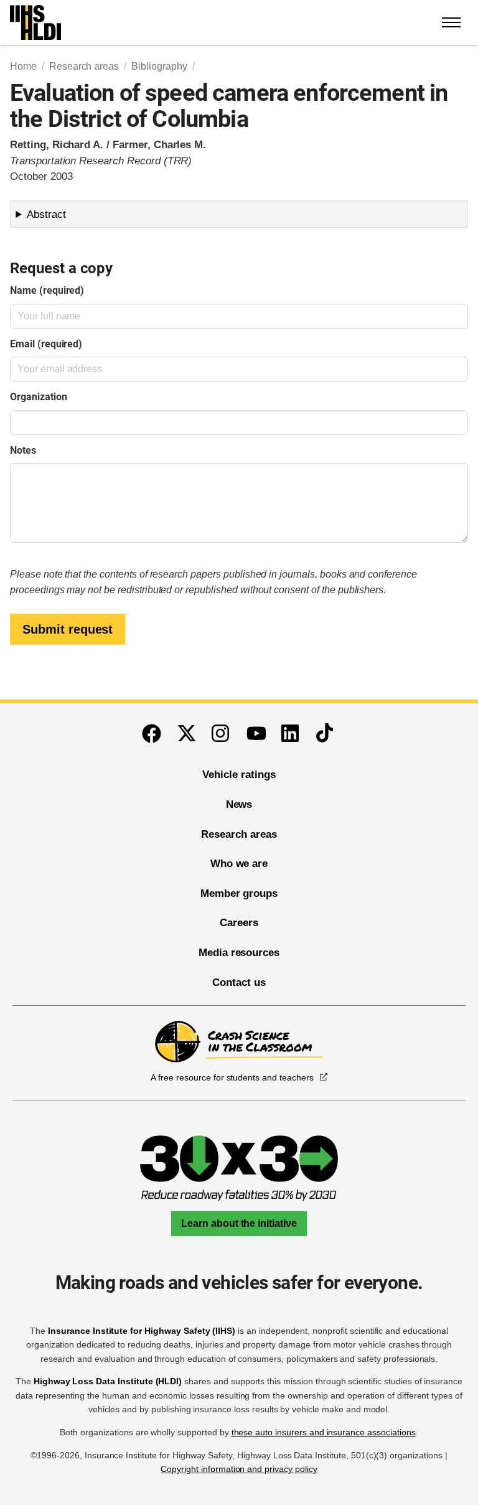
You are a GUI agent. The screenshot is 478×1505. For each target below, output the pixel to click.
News (239, 804)
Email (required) (46, 344)
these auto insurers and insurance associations (324, 1432)
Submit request (67, 629)
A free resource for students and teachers (232, 1077)
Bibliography (159, 66)
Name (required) (47, 290)
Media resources (239, 953)
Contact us (239, 982)
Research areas (84, 66)
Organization (38, 397)
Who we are (239, 864)
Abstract (46, 214)
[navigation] (451, 22)
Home (23, 66)
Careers (239, 923)
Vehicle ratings (238, 775)
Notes (23, 450)
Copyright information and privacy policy (239, 1469)
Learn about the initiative (239, 1223)
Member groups (239, 893)
